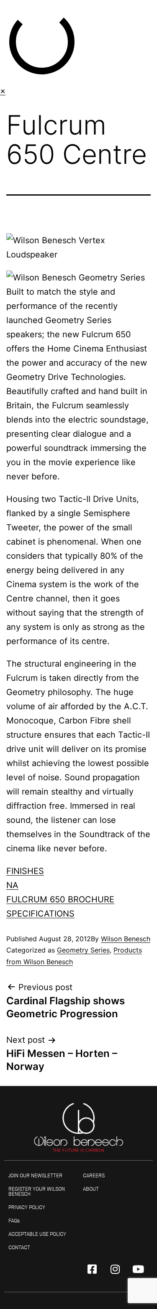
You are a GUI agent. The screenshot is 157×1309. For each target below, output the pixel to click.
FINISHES (25, 871)
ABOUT (91, 1189)
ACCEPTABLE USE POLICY (37, 1234)
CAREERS (94, 1175)
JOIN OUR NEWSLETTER (35, 1175)
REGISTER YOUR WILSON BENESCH (36, 1191)
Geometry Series (83, 950)
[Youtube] (138, 1268)
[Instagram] (115, 1268)
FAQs (14, 1220)
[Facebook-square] (92, 1268)
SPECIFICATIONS (40, 914)
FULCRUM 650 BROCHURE (60, 899)
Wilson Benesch (125, 939)
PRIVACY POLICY (26, 1207)
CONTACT (19, 1247)
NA (12, 885)
